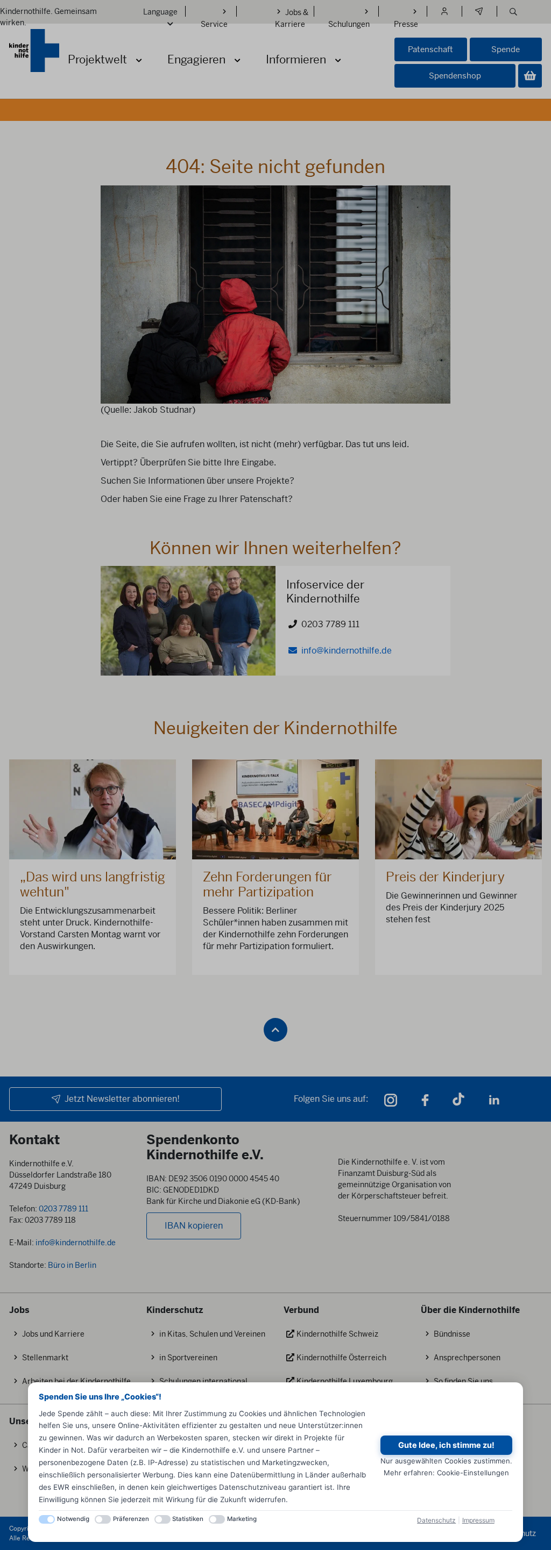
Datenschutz (436, 1520)
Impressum (478, 1520)
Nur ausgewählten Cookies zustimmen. (446, 1460)
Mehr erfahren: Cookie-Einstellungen (446, 1472)
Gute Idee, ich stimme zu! (446, 1445)
